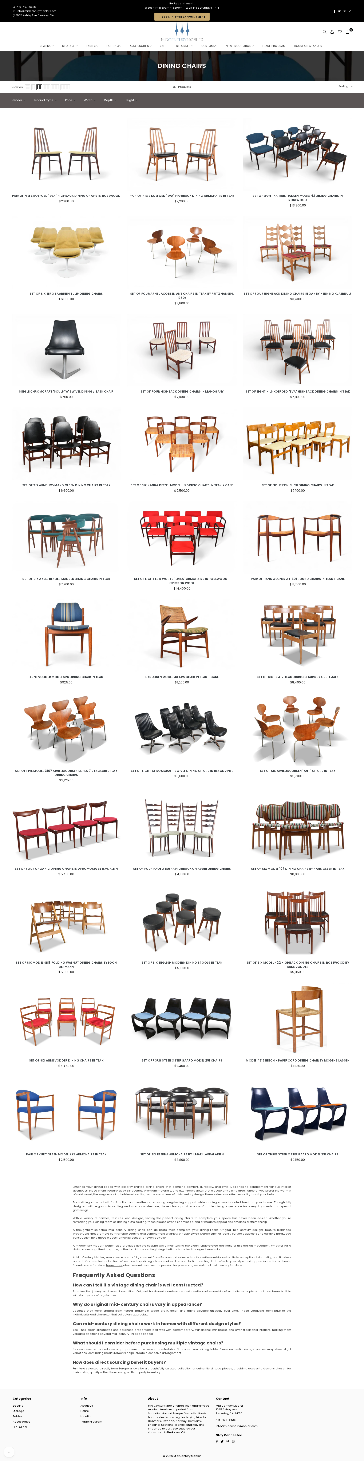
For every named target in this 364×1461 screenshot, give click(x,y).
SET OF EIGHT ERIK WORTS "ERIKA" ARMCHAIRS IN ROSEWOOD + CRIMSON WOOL (182, 581)
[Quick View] (116, 152)
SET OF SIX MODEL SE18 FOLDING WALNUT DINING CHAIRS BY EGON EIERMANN (66, 965)
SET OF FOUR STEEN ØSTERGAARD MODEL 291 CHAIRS (182, 1061)
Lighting (113, 46)
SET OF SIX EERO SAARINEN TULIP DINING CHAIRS (66, 294)
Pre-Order (20, 1427)
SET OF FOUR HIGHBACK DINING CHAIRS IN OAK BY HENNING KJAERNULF (298, 294)
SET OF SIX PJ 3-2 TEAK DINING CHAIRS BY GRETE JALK (298, 677)
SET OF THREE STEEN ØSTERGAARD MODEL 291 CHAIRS (297, 1154)
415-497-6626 (226, 1420)
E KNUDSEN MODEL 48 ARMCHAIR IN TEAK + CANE (182, 677)
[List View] (27, 87)
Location (86, 1416)
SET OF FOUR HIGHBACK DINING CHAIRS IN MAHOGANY (182, 392)
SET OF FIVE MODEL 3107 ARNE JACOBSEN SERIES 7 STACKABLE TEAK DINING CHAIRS (66, 773)
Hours (84, 1411)
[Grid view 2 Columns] (33, 87)
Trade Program (91, 1422)
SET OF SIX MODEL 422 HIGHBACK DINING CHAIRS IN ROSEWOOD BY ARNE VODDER (297, 965)
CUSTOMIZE (209, 46)
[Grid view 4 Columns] (46, 87)
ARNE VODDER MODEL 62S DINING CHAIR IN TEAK (66, 677)
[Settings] (332, 32)
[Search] (324, 32)
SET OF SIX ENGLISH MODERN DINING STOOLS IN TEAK (182, 963)
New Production (239, 46)
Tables (91, 46)
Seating (46, 46)
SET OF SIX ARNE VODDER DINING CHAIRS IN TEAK (66, 1061)
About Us (86, 1406)
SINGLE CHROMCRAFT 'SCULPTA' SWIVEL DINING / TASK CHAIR (66, 392)
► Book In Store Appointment (182, 16)
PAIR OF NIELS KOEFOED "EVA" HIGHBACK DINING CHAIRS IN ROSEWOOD (66, 196)
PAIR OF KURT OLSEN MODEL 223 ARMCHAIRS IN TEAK (66, 1154)
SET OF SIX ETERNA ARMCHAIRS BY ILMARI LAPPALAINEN (182, 1154)
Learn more (114, 1265)
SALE (163, 46)
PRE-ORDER (183, 46)
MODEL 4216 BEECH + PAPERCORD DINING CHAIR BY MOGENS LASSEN (297, 1061)
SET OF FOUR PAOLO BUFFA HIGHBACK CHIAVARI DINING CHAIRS (182, 869)
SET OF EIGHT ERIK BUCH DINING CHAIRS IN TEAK (297, 485)
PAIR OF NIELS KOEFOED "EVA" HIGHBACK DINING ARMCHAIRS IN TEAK (182, 196)
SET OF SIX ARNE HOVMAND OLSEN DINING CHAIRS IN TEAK (66, 485)
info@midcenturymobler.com (36, 11)
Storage (69, 46)
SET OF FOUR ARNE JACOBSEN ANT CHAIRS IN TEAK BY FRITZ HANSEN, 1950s (182, 296)
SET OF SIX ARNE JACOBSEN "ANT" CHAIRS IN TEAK (298, 771)
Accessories (140, 46)
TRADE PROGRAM (273, 46)
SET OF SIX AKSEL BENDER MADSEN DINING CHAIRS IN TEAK (66, 579)
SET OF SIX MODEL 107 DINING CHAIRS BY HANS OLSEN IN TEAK (298, 869)
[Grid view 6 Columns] (65, 87)
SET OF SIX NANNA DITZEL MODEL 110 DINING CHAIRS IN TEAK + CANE (182, 485)
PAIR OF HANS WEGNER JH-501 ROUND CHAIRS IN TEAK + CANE (298, 579)
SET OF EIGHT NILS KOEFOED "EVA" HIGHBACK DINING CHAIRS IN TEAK (297, 392)
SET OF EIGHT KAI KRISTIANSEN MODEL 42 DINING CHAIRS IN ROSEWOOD (298, 198)
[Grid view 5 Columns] (55, 87)
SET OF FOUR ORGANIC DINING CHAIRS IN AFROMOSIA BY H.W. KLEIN (66, 869)
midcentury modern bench (95, 1246)
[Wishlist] (340, 32)
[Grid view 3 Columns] (39, 87)
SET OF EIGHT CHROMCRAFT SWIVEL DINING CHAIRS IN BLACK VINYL (182, 771)
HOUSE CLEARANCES (308, 46)
